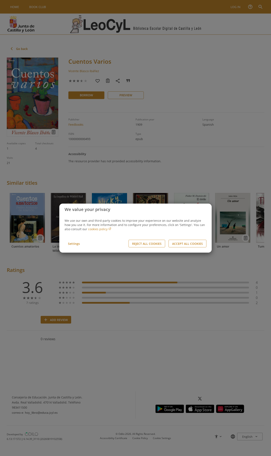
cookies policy (98, 229)
